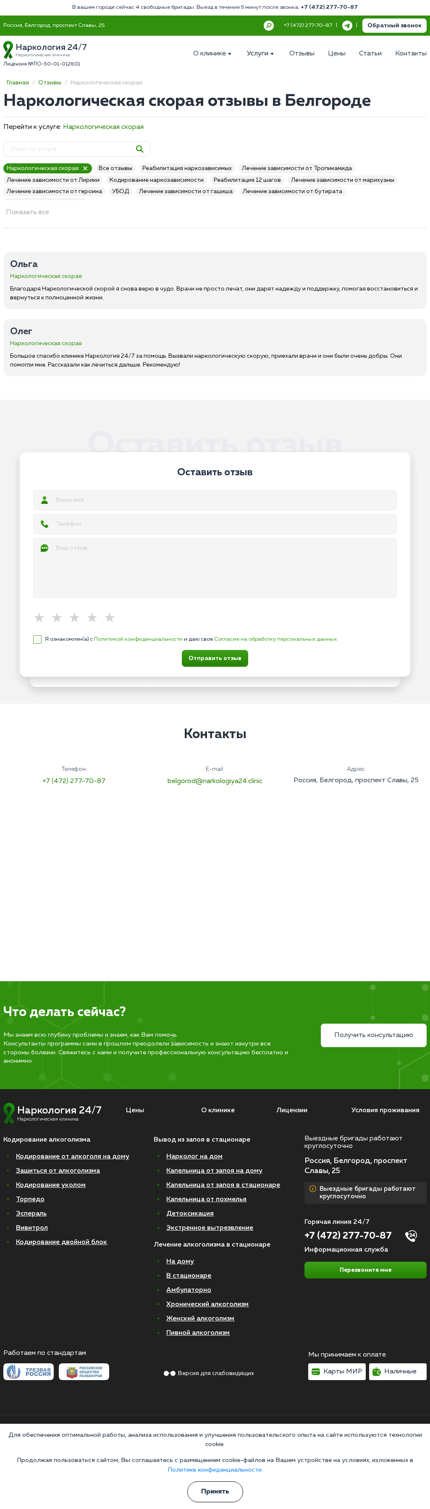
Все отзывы (115, 168)
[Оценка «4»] (95, 618)
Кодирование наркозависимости (157, 180)
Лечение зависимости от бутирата (292, 191)
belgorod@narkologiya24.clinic (215, 781)
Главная (18, 83)
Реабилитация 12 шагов (247, 180)
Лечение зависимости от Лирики (53, 180)
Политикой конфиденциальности (138, 639)
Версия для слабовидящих (216, 1373)
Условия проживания (385, 1110)
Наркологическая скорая (103, 127)
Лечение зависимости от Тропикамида (297, 168)
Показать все (27, 212)
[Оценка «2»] (59, 618)
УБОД (120, 191)
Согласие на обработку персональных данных (275, 639)
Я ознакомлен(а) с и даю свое (191, 639)
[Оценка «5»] (112, 618)
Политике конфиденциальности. (215, 1470)
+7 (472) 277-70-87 (329, 7)
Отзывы (49, 83)
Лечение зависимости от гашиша (186, 191)
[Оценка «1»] (42, 618)
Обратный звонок (394, 26)
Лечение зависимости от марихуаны (342, 180)
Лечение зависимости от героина (54, 191)
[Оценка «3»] (77, 618)
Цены (135, 1110)
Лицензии (291, 1110)
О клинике (218, 1110)
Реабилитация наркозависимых (187, 168)
